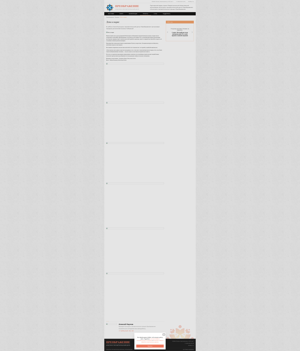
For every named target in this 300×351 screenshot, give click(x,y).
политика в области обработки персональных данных (152, 341)
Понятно (150, 346)
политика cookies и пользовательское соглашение (148, 339)
